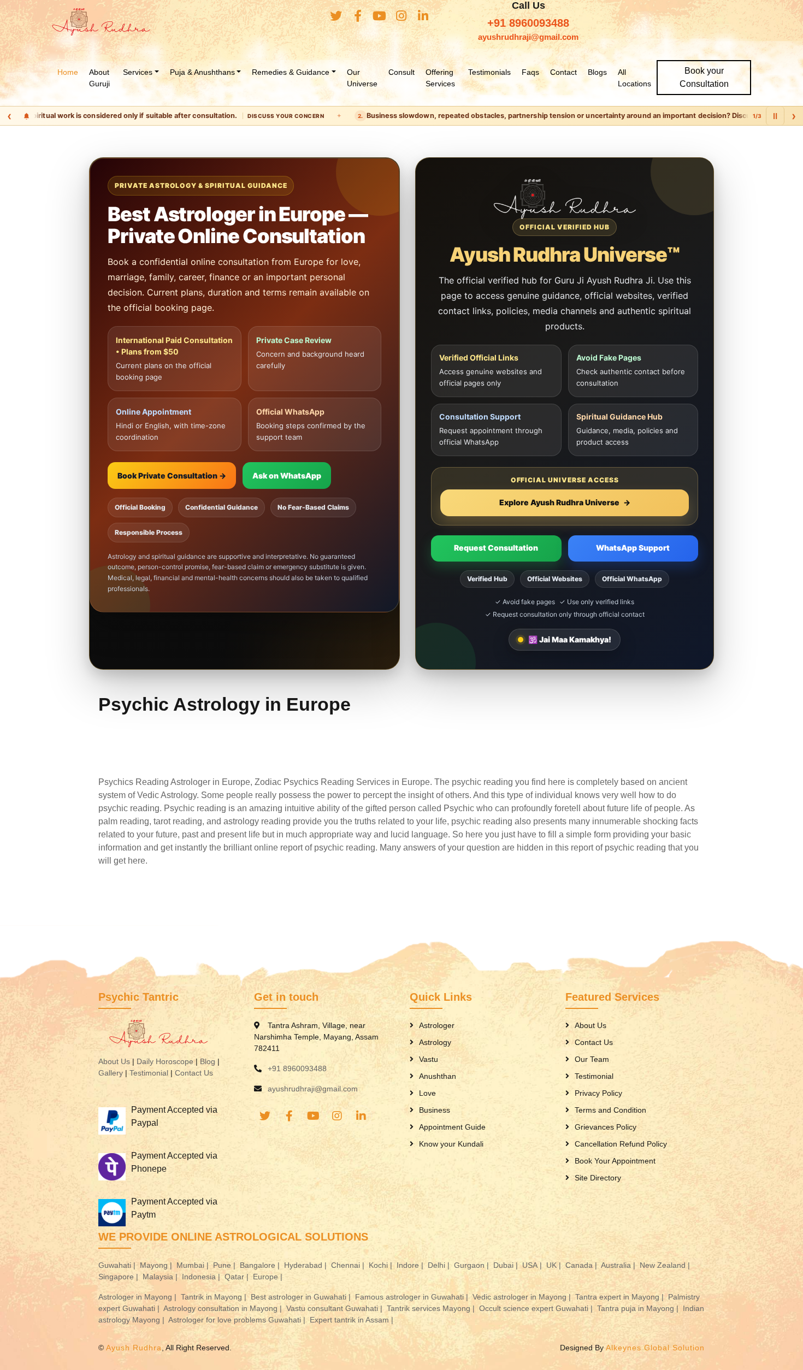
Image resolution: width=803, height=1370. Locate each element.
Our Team (592, 1059)
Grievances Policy (605, 1127)
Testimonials (489, 72)
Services (137, 72)
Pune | (225, 1265)
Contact (563, 72)
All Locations (634, 78)
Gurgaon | (472, 1265)
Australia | (619, 1265)
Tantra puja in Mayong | (639, 1308)
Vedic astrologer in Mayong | (523, 1296)
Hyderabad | (306, 1265)
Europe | (269, 1276)
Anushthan (437, 1076)
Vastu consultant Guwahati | (335, 1308)
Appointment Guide (452, 1127)
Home (67, 72)
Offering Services (440, 78)
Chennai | (349, 1265)
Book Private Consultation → (171, 475)
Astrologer (436, 1025)
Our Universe (362, 78)
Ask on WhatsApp (286, 475)
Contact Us (194, 1072)
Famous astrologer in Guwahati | (412, 1296)
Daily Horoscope (165, 1061)
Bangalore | (261, 1265)
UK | (554, 1265)
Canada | (582, 1265)
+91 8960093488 (528, 23)
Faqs (530, 72)
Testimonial (148, 1072)
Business (434, 1110)
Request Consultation (496, 547)
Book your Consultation (704, 77)
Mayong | (157, 1265)
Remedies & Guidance (290, 72)
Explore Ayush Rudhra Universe (564, 502)
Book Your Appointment (615, 1160)
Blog (207, 1061)
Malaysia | (161, 1276)
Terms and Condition (610, 1110)
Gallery (110, 1072)
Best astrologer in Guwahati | (302, 1296)
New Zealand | (666, 1265)
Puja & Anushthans (202, 72)
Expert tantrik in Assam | (352, 1319)
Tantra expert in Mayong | (620, 1296)
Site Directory (598, 1177)
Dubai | (506, 1265)
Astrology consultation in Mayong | (223, 1308)
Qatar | (238, 1276)
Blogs (597, 72)
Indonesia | (202, 1276)
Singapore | (119, 1276)
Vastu (428, 1059)
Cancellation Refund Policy (621, 1143)
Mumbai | (193, 1265)
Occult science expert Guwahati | (537, 1308)
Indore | (411, 1265)
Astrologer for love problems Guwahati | (238, 1319)
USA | (533, 1265)
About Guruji (99, 78)
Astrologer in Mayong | (138, 1296)
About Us (114, 1061)
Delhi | (440, 1265)
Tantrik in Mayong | (215, 1296)
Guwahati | (118, 1265)
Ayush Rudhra (134, 1347)
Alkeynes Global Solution (655, 1347)
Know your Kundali (451, 1143)
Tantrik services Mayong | (432, 1308)
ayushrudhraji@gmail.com (528, 37)
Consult (401, 72)
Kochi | (381, 1265)
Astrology (435, 1042)
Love (427, 1093)
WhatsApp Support (633, 547)
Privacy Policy (598, 1093)
